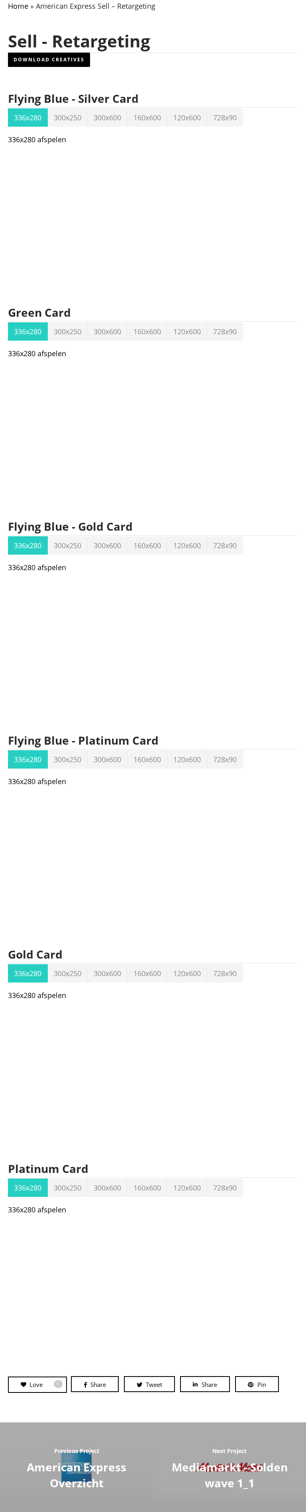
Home (18, 6)
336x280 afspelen (37, 139)
